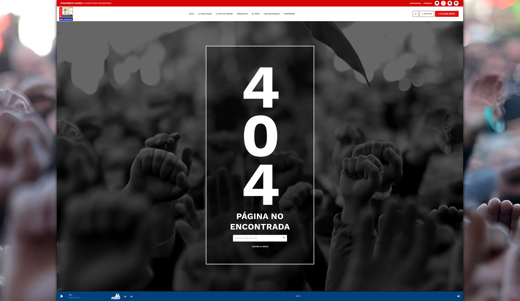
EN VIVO (427, 14)
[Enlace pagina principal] (66, 14)
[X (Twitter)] (443, 3)
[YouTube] (437, 3)
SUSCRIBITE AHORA (86, 3)
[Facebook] (456, 3)
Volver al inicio (260, 247)
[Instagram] (450, 3)
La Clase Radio (447, 14)
